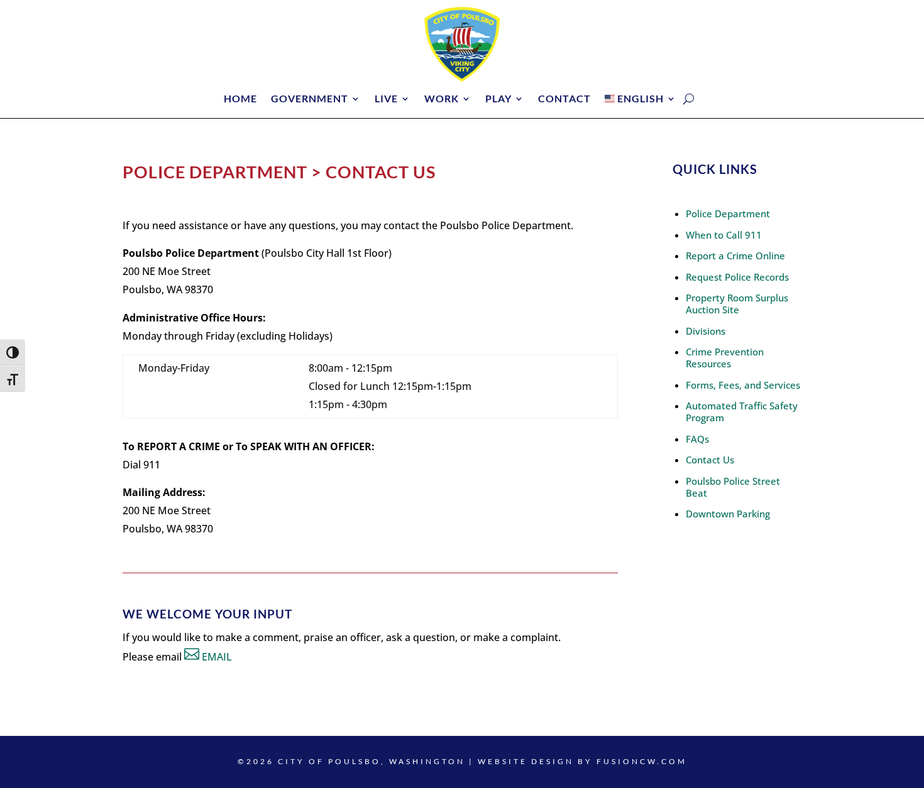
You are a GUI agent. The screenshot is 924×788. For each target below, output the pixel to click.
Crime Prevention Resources (725, 357)
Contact (564, 99)
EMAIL (217, 657)
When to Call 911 (724, 235)
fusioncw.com (642, 761)
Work (441, 99)
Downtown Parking (728, 513)
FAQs (697, 439)
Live (386, 99)
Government (309, 99)
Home (240, 99)
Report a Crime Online (735, 255)
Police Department (728, 213)
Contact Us (710, 459)
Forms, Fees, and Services (743, 385)
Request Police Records (737, 277)
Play (498, 99)
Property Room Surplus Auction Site (737, 303)
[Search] (688, 98)
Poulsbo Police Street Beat (733, 487)
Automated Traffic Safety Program (742, 411)
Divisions (705, 331)
